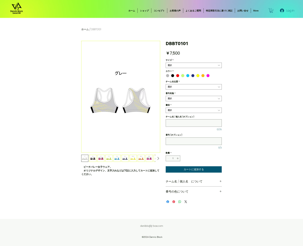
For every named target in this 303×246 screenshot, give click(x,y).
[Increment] (178, 158)
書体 (168, 105)
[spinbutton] (173, 158)
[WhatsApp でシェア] (180, 202)
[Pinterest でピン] (174, 202)
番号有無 (170, 93)
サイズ (169, 60)
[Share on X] (186, 202)
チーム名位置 (173, 81)
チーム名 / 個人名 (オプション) (180, 116)
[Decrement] (168, 158)
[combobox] (194, 65)
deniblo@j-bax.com (151, 225)
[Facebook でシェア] (168, 202)
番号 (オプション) (174, 135)
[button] (271, 10)
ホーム (85, 29)
